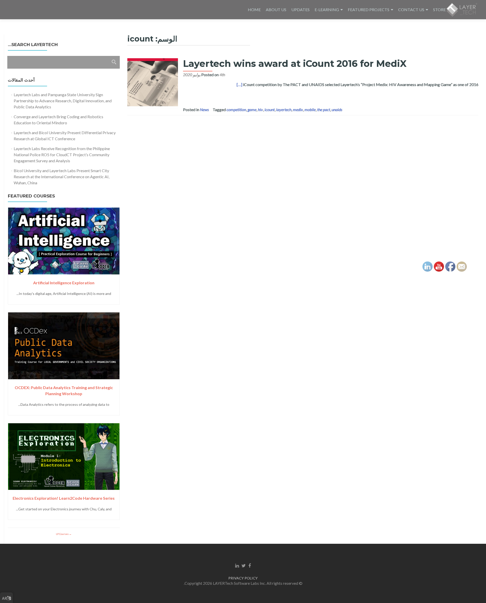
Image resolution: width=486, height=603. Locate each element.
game (252, 109)
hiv (260, 109)
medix (298, 109)
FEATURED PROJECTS (368, 9)
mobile (310, 109)
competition (236, 109)
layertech (283, 109)
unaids (337, 109)
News (204, 109)
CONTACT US (411, 9)
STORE (439, 9)
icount (270, 109)
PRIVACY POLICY (243, 578)
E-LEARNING (327, 9)
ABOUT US (276, 9)
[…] (239, 84)
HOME (254, 9)
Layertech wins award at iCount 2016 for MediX (295, 63)
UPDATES (300, 9)
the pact (323, 109)
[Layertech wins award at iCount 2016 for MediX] (152, 83)
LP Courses (62, 533)
